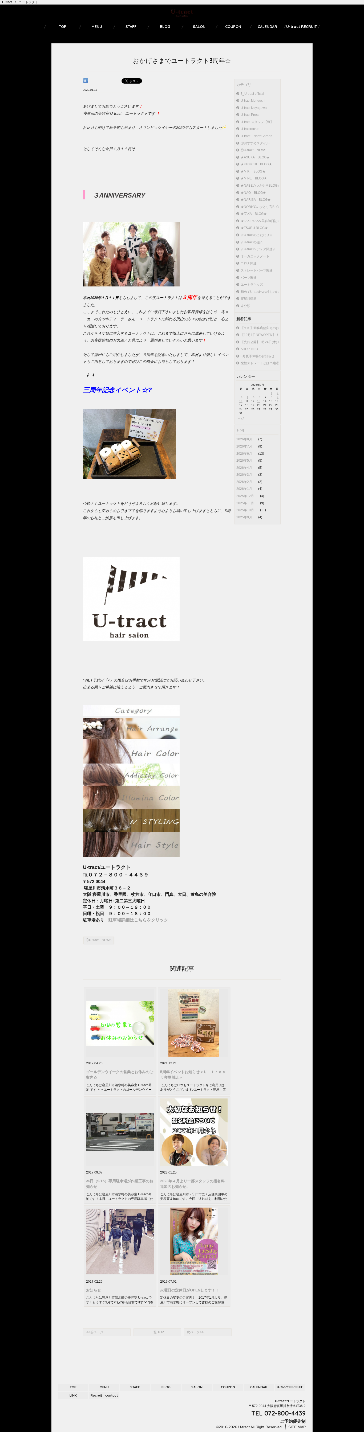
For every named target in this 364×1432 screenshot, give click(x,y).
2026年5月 (244, 460)
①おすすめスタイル (255, 143)
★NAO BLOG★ (253, 193)
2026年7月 (244, 446)
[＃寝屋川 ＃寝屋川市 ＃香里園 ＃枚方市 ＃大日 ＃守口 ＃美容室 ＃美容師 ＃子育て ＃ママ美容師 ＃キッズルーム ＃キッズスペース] (131, 285)
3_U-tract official (252, 94)
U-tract (243, 1427)
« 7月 (241, 418)
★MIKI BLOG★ (253, 171)
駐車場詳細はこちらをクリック (138, 920)
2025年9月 (244, 517)
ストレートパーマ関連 (257, 270)
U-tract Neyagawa (254, 108)
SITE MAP (297, 1427)
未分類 (245, 306)
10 (240, 401)
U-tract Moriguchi (253, 100)
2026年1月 (244, 489)
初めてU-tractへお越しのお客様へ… (259, 292)
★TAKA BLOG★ (254, 214)
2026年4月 (244, 468)
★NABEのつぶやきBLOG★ (259, 185)
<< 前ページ (94, 1332)
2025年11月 (245, 503)
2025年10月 (245, 510)
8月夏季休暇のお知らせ (257, 356)
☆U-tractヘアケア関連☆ (258, 249)
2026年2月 (244, 482)
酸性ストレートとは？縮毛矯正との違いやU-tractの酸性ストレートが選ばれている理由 (259, 363)
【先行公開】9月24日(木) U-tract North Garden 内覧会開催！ (259, 342)
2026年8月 (244, 439)
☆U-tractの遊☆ (252, 242)
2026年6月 (244, 454)
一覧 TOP (157, 1332)
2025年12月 (245, 496)
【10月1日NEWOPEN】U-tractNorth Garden (259, 335)
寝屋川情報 (249, 299)
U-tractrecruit (250, 129)
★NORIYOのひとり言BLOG (259, 207)
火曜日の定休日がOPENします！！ (189, 1290)
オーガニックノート (255, 256)
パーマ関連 (249, 278)
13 (258, 401)
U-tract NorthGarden (256, 136)
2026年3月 (244, 475)
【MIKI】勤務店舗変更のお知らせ (259, 328)
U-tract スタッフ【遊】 (257, 122)
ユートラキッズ (252, 284)
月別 (240, 430)
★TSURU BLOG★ (254, 228)
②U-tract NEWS (253, 150)
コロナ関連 (249, 263)
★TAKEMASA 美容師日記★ (259, 221)
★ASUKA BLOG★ (255, 157)
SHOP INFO (249, 349)
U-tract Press (250, 115)
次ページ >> (195, 1332)
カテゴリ (243, 85)
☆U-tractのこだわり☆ (257, 235)
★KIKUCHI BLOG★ (256, 164)
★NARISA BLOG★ (256, 200)
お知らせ (93, 1290)
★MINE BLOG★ (254, 178)
